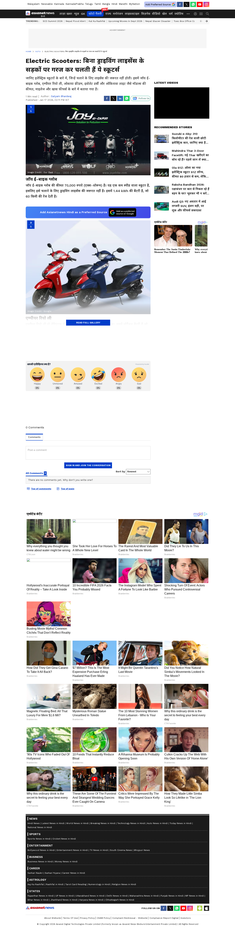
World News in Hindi (77, 823)
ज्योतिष (178, 13)
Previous (201, 21)
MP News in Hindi (194, 895)
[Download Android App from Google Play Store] (200, 908)
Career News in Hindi (73, 873)
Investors (185, 918)
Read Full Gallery (88, 322)
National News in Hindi (40, 827)
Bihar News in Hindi (38, 900)
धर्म (171, 13)
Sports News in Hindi (39, 838)
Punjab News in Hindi (172, 895)
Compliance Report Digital (163, 918)
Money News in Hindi (66, 861)
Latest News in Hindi (53, 823)
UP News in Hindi (65, 895)
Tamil (97, 4)
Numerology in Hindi (99, 884)
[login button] (196, 13)
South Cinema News (121, 850)
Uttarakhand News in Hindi (90, 895)
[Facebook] (180, 4)
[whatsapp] (193, 4)
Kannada (59, 4)
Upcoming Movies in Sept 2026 (125, 21)
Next (206, 21)
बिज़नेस (145, 13)
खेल (164, 13)
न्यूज (76, 13)
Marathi (123, 4)
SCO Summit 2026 (53, 21)
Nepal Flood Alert (76, 21)
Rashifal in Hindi (54, 884)
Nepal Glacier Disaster (158, 21)
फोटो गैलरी (95, 13)
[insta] (206, 4)
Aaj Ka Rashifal (36, 884)
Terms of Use (70, 918)
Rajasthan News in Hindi (41, 895)
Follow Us (144, 98)
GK (83, 13)
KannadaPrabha (75, 4)
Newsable (47, 4)
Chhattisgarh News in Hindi (119, 900)
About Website (52, 918)
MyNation (134, 4)
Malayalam (33, 4)
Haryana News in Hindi (91, 900)
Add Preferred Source (158, 4)
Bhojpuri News (142, 850)
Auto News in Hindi (157, 823)
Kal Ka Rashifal (97, 21)
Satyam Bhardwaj (61, 96)
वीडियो (156, 13)
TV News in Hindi (99, 850)
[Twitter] (186, 4)
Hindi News (34, 823)
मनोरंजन (118, 13)
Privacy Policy (87, 918)
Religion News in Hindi (124, 884)
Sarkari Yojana (52, 873)
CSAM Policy (103, 918)
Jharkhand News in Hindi (63, 900)
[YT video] (200, 4)
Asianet (40, 908)
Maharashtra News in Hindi (144, 895)
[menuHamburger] (201, 13)
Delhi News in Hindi (117, 895)
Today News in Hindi (180, 823)
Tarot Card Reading (75, 884)
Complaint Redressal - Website (129, 918)
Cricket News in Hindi (64, 838)
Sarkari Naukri (35, 873)
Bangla (106, 4)
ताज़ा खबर (65, 13)
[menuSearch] (207, 13)
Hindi (114, 4)
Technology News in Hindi (131, 823)
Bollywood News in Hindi (41, 850)
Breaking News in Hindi (103, 823)
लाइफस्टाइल (132, 13)
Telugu (89, 4)
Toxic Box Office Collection (189, 21)
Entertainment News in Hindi (72, 850)
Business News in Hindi (40, 861)
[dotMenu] (188, 14)
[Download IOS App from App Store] (206, 908)
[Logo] (41, 14)
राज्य (108, 13)
